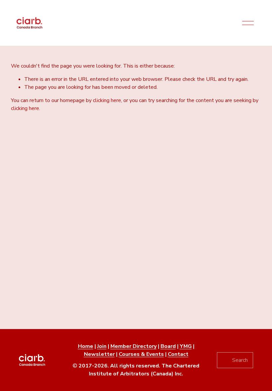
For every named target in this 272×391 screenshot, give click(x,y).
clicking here (107, 100)
